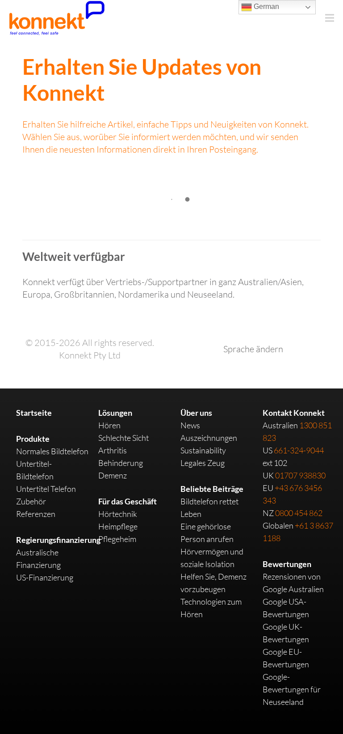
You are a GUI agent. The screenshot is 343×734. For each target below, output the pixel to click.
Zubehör (31, 501)
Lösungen (115, 413)
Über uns (196, 413)
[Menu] (329, 18)
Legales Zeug (202, 463)
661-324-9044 (299, 450)
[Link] (57, 18)
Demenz (112, 475)
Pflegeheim (117, 539)
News (190, 425)
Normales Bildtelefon (52, 451)
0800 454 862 (298, 513)
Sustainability (203, 450)
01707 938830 (300, 475)
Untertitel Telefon (46, 489)
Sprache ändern (253, 348)
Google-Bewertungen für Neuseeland (292, 689)
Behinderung (120, 463)
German (265, 6)
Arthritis (112, 450)
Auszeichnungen (208, 438)
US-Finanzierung (44, 577)
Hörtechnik (117, 514)
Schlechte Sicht (123, 438)
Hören (109, 425)
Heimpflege (118, 526)
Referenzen (35, 514)
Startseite (34, 413)
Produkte (33, 439)
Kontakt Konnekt (294, 413)
